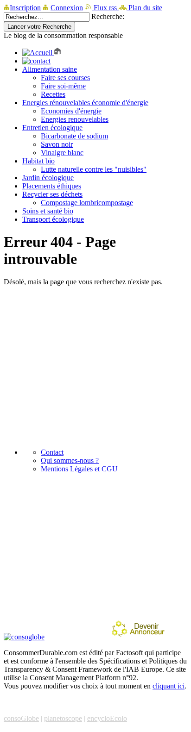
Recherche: (107, 16)
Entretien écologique (52, 127)
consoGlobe (21, 718)
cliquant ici (169, 686)
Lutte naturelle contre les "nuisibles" (93, 169)
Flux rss (105, 8)
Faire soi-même (63, 86)
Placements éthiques (51, 186)
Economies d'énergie (71, 111)
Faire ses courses (65, 77)
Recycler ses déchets (52, 194)
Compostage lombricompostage (87, 202)
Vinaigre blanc (62, 152)
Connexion (67, 8)
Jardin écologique (48, 177)
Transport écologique (53, 219)
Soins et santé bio (47, 211)
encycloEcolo (107, 718)
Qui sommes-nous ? (70, 460)
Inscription (25, 8)
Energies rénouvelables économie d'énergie (85, 102)
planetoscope (63, 718)
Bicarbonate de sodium (74, 136)
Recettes (53, 94)
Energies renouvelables (74, 119)
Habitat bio (38, 161)
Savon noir (57, 144)
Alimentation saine (49, 69)
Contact (52, 452)
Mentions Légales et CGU (79, 469)
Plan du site (144, 8)
